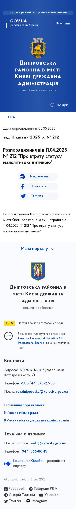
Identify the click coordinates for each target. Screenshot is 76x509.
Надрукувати (39, 176)
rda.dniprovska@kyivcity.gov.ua (42, 392)
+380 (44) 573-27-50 (37, 384)
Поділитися (38, 186)
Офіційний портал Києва (24, 405)
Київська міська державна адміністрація (36, 421)
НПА (11, 117)
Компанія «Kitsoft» (28, 461)
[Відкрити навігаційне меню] (67, 23)
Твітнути (37, 196)
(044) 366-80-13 (33, 452)
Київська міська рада (21, 413)
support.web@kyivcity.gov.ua (41, 443)
